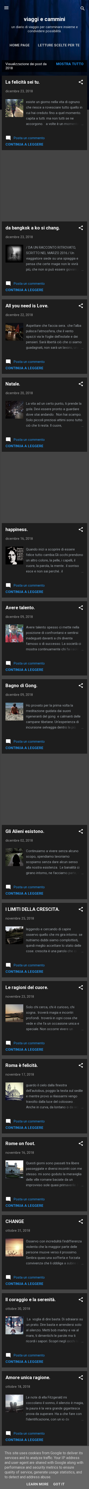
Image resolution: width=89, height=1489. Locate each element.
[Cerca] (82, 9)
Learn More (37, 1484)
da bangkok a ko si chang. (32, 228)
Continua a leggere (24, 144)
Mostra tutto (70, 64)
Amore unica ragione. (27, 1377)
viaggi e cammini (44, 19)
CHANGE (14, 1221)
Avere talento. (20, 607)
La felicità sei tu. (22, 82)
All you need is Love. (26, 305)
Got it (59, 1484)
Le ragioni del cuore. (26, 987)
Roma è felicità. (21, 1065)
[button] (81, 82)
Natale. (12, 384)
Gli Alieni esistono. (24, 831)
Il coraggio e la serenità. (30, 1299)
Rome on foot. (20, 1143)
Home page (20, 45)
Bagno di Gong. (21, 685)
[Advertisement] (44, 186)
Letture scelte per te (59, 45)
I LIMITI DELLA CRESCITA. (32, 909)
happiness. (16, 529)
